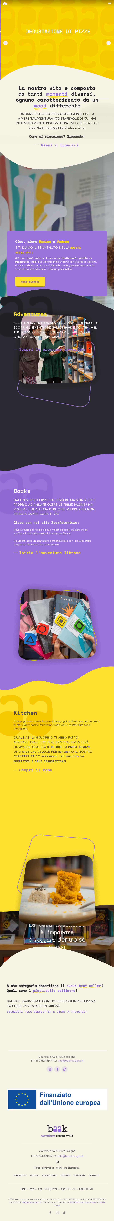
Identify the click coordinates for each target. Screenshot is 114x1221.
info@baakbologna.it (70, 1060)
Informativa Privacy (87, 1202)
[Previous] (5, 43)
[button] (109, 3)
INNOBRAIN (74, 1202)
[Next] (108, 43)
